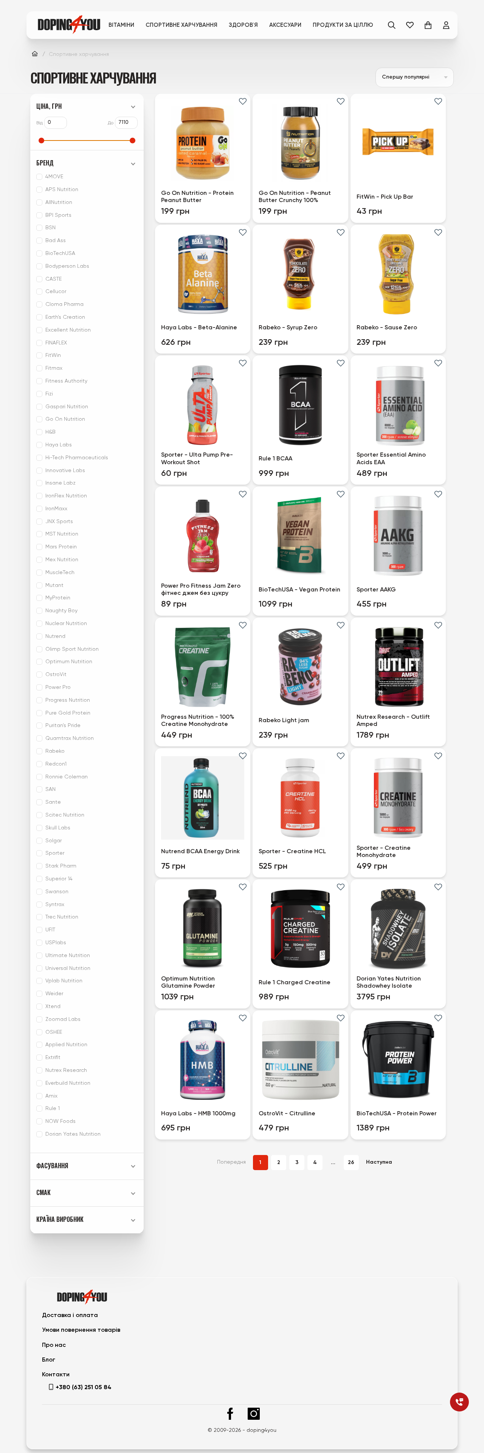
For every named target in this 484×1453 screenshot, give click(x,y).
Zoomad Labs (63, 1019)
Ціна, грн (49, 106)
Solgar (53, 840)
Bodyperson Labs (67, 266)
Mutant (54, 585)
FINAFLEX (56, 343)
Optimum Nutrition (68, 661)
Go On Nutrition (65, 419)
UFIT (50, 930)
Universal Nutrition (67, 968)
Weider (54, 993)
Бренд (45, 163)
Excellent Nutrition (68, 330)
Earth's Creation (65, 317)
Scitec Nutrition (64, 815)
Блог (48, 1360)
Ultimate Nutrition (67, 955)
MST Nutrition (61, 534)
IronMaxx (56, 508)
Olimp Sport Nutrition (72, 649)
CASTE (53, 279)
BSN (50, 227)
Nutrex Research (66, 1070)
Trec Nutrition (61, 917)
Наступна (379, 1162)
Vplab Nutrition (63, 981)
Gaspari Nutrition (66, 406)
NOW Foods (60, 1121)
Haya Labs (58, 445)
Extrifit (52, 1057)
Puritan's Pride (63, 725)
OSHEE (53, 1032)
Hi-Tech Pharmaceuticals (76, 457)
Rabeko (55, 751)
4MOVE (54, 176)
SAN (50, 789)
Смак (43, 1192)
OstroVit (56, 674)
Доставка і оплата (70, 1315)
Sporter (54, 853)
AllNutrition (58, 202)
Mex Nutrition (61, 559)
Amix (51, 1096)
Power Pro (58, 687)
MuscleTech (59, 572)
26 (351, 1162)
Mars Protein (61, 547)
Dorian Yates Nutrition (73, 1134)
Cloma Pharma (64, 304)
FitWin (53, 355)
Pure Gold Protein (67, 713)
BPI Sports (58, 215)
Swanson (56, 891)
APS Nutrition (61, 189)
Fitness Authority (66, 381)
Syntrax (54, 904)
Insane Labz (60, 483)
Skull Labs (57, 828)
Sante (53, 802)
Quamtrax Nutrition (69, 738)
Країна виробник (60, 1219)
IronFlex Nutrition (66, 496)
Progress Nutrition (67, 700)
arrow (445, 77)
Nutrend (55, 636)
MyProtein (57, 598)
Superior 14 (59, 879)
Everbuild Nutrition (67, 1083)
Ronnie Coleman (66, 777)
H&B (50, 432)
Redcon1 (56, 764)
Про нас (54, 1345)
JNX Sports (59, 521)
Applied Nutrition (66, 1044)
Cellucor (55, 291)
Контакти (56, 1375)
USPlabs (55, 942)
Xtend (52, 1006)
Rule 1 (52, 1108)
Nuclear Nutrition (66, 623)
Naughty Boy (61, 610)
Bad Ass (55, 240)
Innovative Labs (65, 470)
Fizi (49, 394)
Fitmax (53, 368)
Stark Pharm (60, 866)
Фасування (52, 1165)
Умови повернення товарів (81, 1330)
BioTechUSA (60, 253)
